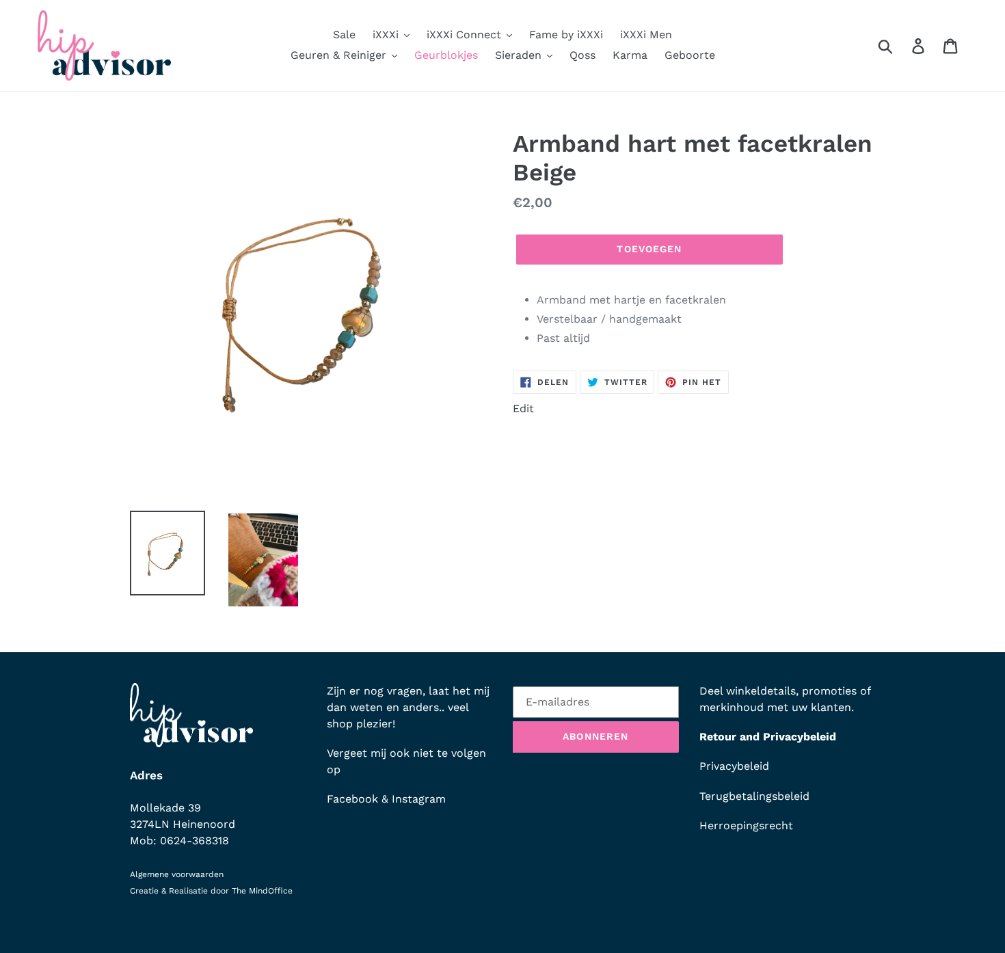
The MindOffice (262, 891)
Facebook (352, 798)
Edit (523, 408)
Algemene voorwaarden (177, 874)
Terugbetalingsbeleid (754, 796)
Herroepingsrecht (746, 825)
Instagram (419, 798)
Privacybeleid (734, 766)
